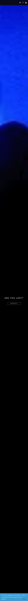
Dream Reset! (14, 303)
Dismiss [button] (25, 599)
